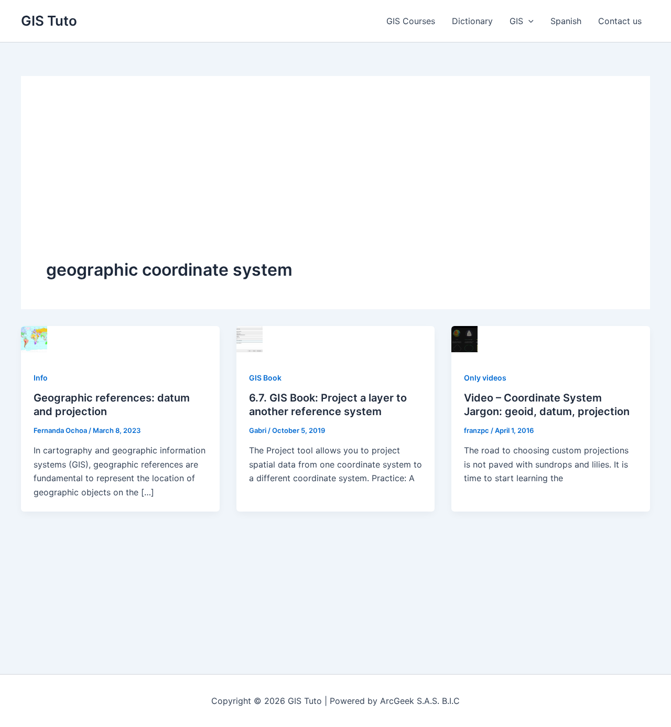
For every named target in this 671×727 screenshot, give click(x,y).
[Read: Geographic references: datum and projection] (34, 338)
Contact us (620, 21)
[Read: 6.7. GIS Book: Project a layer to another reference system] (249, 338)
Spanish (565, 21)
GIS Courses (410, 21)
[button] (528, 21)
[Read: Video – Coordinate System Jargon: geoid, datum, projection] (464, 338)
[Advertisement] (335, 179)
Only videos (485, 377)
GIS (516, 21)
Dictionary (472, 21)
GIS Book (265, 377)
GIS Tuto (49, 21)
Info (41, 377)
